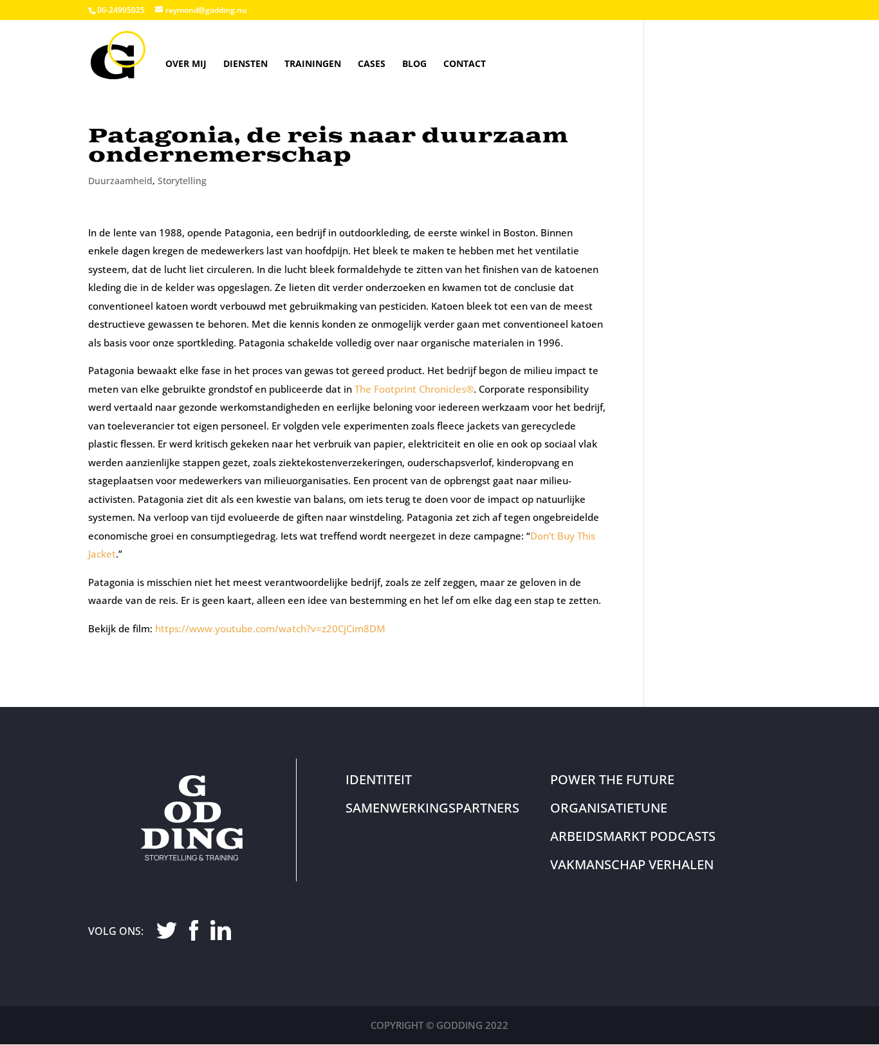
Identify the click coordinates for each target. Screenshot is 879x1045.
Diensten (245, 63)
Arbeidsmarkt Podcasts (633, 836)
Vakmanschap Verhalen (632, 864)
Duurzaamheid (120, 180)
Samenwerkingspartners (432, 807)
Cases (371, 63)
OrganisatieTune (608, 807)
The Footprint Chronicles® (414, 388)
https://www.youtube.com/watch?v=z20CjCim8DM (270, 628)
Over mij (186, 63)
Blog (414, 63)
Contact (464, 63)
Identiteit (379, 779)
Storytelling (182, 180)
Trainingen (312, 63)
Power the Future (612, 779)
